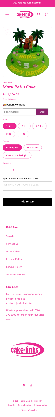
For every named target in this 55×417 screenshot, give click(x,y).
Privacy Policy (14, 259)
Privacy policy (40, 405)
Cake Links (26, 401)
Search (10, 236)
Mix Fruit (32, 147)
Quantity (7, 163)
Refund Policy (14, 266)
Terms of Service (15, 274)
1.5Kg (9, 126)
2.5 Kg (39, 126)
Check (42, 112)
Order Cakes (13, 251)
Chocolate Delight (17, 155)
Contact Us (12, 243)
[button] (7, 14)
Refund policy (24, 405)
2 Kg (24, 126)
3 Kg (8, 133)
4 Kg (23, 133)
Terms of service (29, 410)
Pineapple (12, 147)
